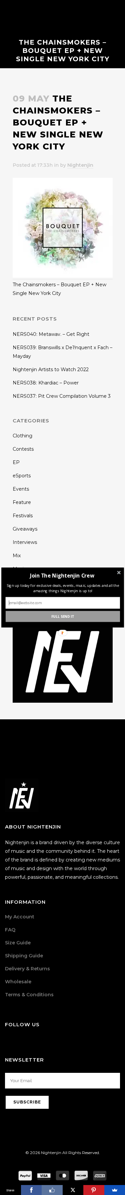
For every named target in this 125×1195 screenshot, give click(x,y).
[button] (62, 575)
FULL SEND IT (62, 616)
